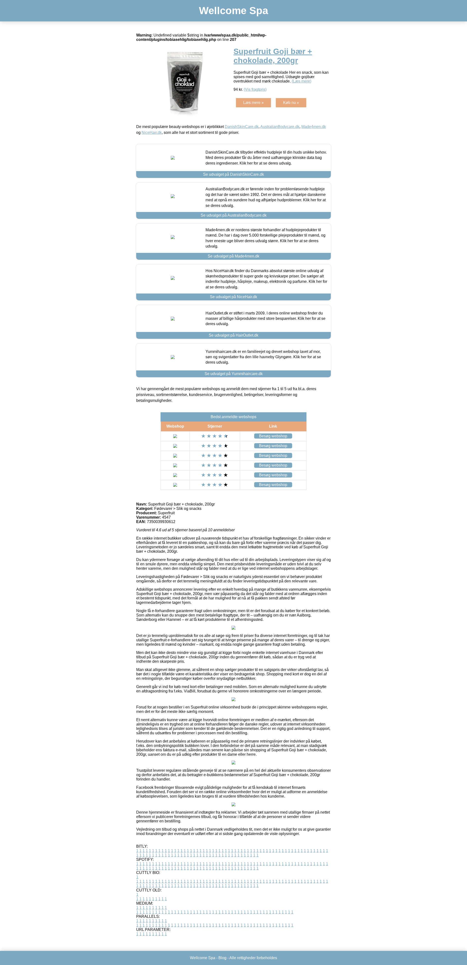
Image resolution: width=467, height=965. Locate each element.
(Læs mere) (301, 81)
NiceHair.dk (152, 132)
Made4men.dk (313, 127)
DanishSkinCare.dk (242, 127)
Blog (222, 958)
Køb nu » (291, 103)
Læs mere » (253, 103)
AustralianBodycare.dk (279, 127)
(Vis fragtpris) (255, 89)
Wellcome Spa (233, 10)
